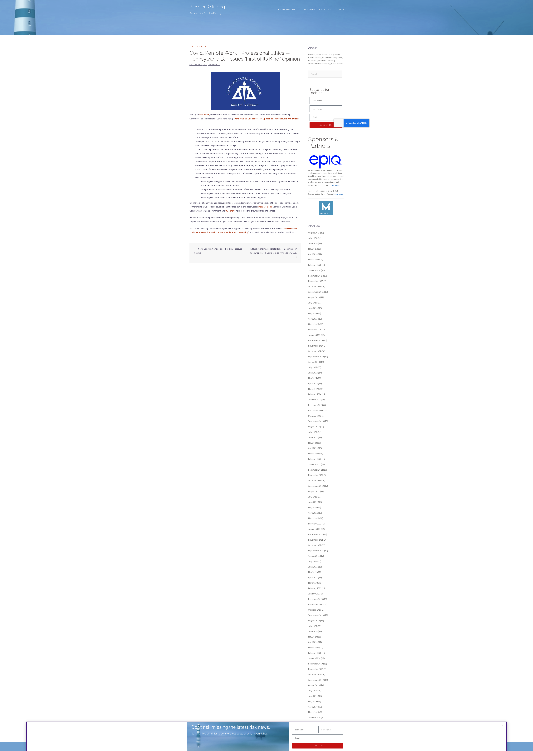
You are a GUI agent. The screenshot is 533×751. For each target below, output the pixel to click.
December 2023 (315, 405)
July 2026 (312, 238)
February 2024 (314, 394)
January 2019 (314, 717)
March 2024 (313, 389)
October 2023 (314, 415)
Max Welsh (204, 114)
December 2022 (315, 469)
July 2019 (312, 690)
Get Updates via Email (284, 9)
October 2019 (314, 674)
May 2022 (312, 507)
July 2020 (312, 626)
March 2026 (313, 259)
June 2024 (313, 372)
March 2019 (313, 712)
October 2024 (314, 351)
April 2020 (313, 642)
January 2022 (314, 529)
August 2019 (314, 685)
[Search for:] (325, 74)
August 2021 (314, 555)
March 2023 (313, 453)
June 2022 (313, 502)
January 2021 (314, 593)
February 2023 (314, 459)
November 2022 (315, 475)
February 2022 (314, 523)
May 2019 (312, 701)
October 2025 (314, 286)
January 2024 (314, 399)
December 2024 (315, 340)
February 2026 (314, 264)
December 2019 (315, 663)
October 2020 (314, 609)
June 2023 (313, 437)
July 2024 (312, 367)
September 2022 (316, 485)
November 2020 (315, 604)
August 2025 (314, 297)
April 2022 (313, 512)
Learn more (338, 194)
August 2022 (314, 491)
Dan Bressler (214, 64)
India (260, 206)
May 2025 (312, 313)
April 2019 (313, 706)
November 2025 (315, 281)
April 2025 (313, 318)
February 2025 (314, 329)
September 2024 (316, 356)
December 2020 (315, 599)
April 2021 (313, 577)
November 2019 (315, 669)
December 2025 (315, 275)
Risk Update (201, 46)
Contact (342, 9)
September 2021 (316, 550)
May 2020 (312, 636)
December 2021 (315, 534)
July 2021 (312, 561)
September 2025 (316, 291)
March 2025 (313, 324)
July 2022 (312, 496)
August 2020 (314, 620)
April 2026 (313, 254)
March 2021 (313, 582)
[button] (502, 726)
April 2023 (313, 448)
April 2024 (313, 383)
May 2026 (312, 248)
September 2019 (316, 679)
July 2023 (312, 432)
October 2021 (314, 545)
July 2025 (312, 302)
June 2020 (313, 631)
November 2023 (315, 410)
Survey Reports (326, 9)
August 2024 (314, 362)
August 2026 (314, 232)
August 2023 (314, 426)
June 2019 (313, 696)
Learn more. (335, 185)
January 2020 (314, 658)
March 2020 (313, 647)
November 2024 (315, 345)
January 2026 (314, 270)
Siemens (268, 206)
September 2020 (316, 615)
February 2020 (314, 653)
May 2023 (312, 442)
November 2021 (315, 539)
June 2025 (313, 308)
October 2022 (314, 480)
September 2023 (316, 421)
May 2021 (312, 572)
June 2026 (313, 243)
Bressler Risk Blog (207, 6)
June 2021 (313, 566)
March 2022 (313, 518)
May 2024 (312, 378)
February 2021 (314, 588)
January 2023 (314, 464)
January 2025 (314, 335)
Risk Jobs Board (307, 9)
